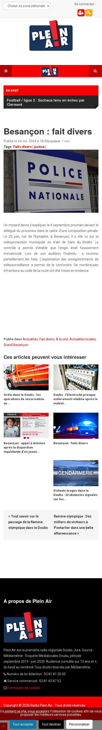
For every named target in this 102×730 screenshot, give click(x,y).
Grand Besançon (16, 345)
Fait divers (47, 339)
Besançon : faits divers (70, 443)
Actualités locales (83, 339)
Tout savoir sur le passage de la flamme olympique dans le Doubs (28, 522)
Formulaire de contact (24, 688)
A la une (62, 339)
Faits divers (22, 147)
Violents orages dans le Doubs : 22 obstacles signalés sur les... (75, 495)
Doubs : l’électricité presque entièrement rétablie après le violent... (75, 399)
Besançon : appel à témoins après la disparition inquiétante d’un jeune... (24, 447)
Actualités (30, 339)
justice (39, 147)
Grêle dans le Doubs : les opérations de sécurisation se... (24, 399)
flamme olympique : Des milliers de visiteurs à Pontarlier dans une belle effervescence (73, 524)
